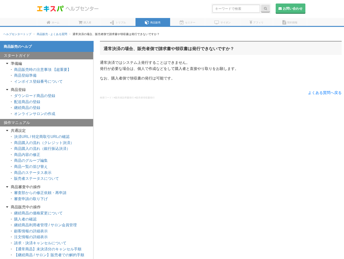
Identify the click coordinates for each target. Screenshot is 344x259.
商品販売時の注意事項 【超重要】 (42, 70)
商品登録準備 (25, 75)
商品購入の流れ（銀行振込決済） (42, 149)
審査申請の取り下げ (31, 199)
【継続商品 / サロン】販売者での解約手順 (49, 255)
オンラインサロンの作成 (34, 114)
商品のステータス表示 (32, 173)
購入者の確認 (25, 219)
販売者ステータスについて (36, 178)
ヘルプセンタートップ (17, 34)
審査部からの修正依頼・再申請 (40, 193)
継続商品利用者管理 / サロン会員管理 (45, 225)
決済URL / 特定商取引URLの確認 (42, 137)
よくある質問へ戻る (325, 93)
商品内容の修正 (27, 155)
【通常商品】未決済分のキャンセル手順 (47, 249)
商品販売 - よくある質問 (52, 34)
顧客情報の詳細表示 (31, 231)
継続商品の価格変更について (38, 213)
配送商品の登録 (27, 102)
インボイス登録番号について (38, 81)
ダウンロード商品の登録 (34, 96)
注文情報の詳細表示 (31, 237)
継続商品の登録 (27, 108)
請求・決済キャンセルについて (40, 243)
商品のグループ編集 (31, 160)
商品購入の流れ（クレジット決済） (44, 143)
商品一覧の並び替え (31, 167)
